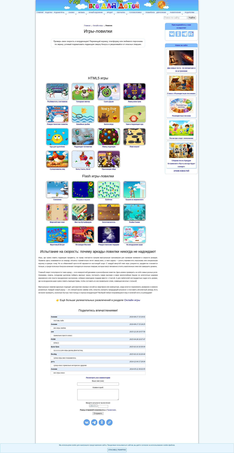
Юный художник (96, 12)
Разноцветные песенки (181, 116)
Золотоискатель (108, 222)
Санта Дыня (109, 102)
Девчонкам (161, 12)
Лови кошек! (134, 147)
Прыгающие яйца (109, 169)
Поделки (48, 12)
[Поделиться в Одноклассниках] (102, 422)
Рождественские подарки (108, 245)
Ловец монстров (134, 102)
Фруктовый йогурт (57, 245)
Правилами (111, 410)
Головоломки (135, 12)
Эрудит (110, 12)
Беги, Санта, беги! (83, 169)
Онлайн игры (98, 26)
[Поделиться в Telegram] (94, 422)
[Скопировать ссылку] (109, 422)
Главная (40, 12)
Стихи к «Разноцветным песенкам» (181, 93)
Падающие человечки (83, 147)
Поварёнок (150, 12)
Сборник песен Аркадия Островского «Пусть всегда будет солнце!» (181, 163)
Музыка (81, 12)
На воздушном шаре (134, 245)
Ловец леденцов (108, 147)
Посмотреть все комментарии (98, 378)
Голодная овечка (83, 102)
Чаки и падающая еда (134, 124)
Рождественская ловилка (57, 124)
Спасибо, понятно (117, 450)
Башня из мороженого (134, 200)
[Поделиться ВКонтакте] (87, 422)
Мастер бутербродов (83, 222)
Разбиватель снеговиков (57, 102)
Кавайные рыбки (83, 124)
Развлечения (175, 12)
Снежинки (57, 200)
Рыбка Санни (134, 222)
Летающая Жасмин (83, 245)
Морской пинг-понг (57, 222)
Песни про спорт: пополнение (181, 138)
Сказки (71, 12)
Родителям (189, 12)
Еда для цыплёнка (57, 147)
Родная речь (59, 12)
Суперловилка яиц (57, 169)
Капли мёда (108, 124)
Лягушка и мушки (83, 200)
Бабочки (108, 200)
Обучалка (121, 12)
